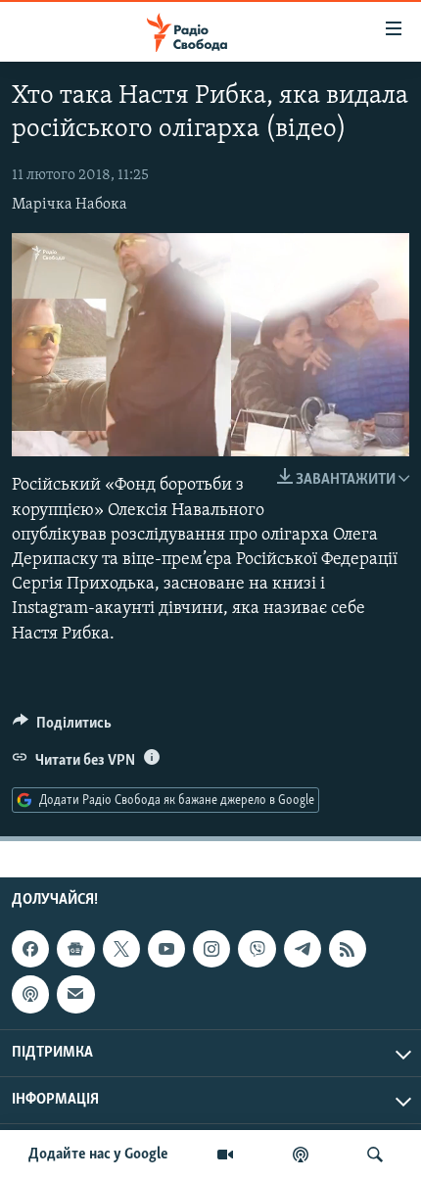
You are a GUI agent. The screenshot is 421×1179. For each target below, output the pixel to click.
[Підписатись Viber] (256, 948)
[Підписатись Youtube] (166, 948)
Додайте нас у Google (98, 1154)
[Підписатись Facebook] (30, 948)
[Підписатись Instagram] (211, 948)
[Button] (62, 727)
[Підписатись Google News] (75, 948)
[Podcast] (30, 994)
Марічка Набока (69, 204)
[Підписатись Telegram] (302, 948)
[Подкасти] (300, 1154)
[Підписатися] (75, 994)
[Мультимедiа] (225, 1154)
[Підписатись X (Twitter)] (121, 948)
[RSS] (347, 948)
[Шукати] (375, 1154)
